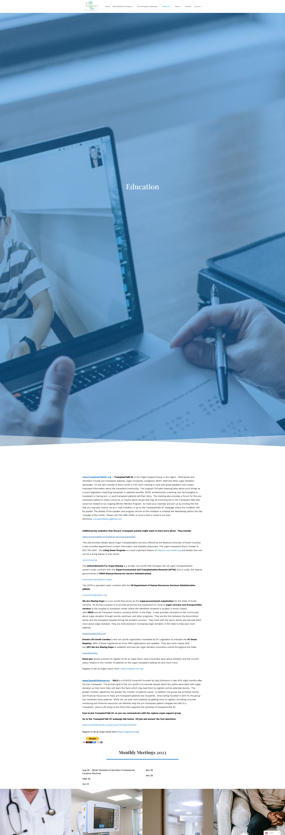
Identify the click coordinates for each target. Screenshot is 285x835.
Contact (197, 6)
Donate (188, 6)
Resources (166, 6)
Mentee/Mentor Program (122, 6)
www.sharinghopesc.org (94, 595)
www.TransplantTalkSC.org (96, 477)
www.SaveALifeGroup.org (96, 680)
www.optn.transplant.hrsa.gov (97, 579)
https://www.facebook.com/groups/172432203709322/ (109, 725)
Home (107, 6)
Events (177, 6)
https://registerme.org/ (132, 668)
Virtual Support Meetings (147, 6)
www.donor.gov (90, 653)
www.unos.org (89, 560)
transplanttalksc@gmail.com (107, 519)
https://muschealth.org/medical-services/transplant (108, 536)
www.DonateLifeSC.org (94, 633)
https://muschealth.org (169, 550)
